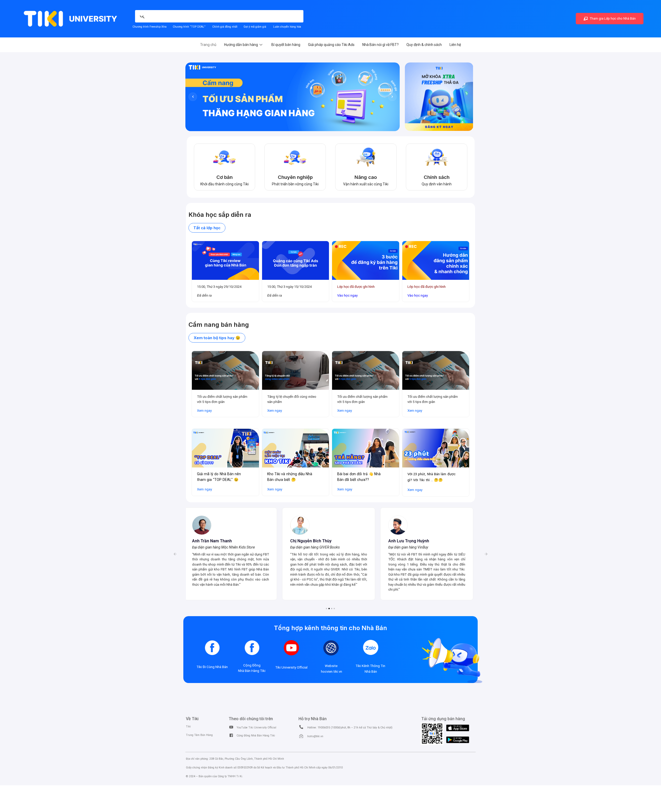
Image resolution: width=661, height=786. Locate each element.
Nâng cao (366, 177)
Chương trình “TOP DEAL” (189, 26)
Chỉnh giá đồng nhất (224, 26)
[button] (175, 554)
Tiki (188, 726)
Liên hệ (455, 45)
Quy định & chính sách (424, 45)
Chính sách (437, 177)
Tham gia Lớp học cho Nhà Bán (612, 18)
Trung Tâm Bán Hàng (199, 735)
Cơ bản (224, 177)
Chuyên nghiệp (295, 177)
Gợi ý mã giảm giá (255, 26)
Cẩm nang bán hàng (218, 324)
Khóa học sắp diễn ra (219, 214)
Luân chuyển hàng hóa (287, 26)
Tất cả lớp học (207, 227)
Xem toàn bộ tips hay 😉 (217, 337)
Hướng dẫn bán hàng (241, 45)
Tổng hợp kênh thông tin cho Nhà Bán (330, 628)
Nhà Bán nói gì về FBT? (380, 45)
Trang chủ (208, 45)
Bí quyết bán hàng (285, 45)
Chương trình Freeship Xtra (149, 26)
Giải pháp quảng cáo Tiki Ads (331, 45)
